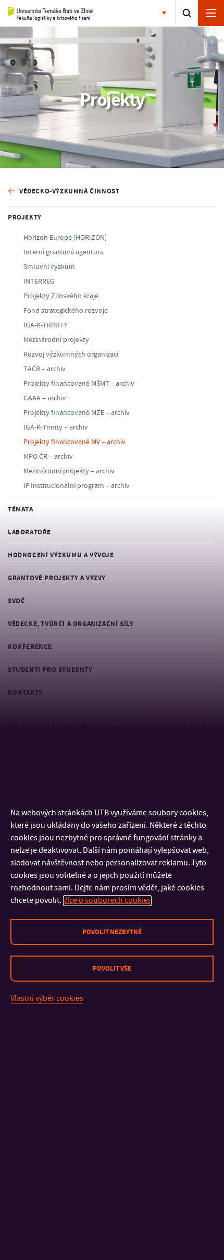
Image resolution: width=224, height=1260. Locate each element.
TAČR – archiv (44, 369)
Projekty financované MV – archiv (74, 442)
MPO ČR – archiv (48, 456)
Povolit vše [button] (112, 968)
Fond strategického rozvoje (65, 310)
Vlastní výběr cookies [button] (46, 998)
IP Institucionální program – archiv (76, 486)
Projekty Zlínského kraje (60, 296)
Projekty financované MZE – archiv (76, 413)
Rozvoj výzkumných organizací (70, 354)
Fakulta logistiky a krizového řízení (51, 14)
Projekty (25, 217)
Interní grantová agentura (63, 252)
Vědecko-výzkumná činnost (69, 191)
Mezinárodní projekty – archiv (69, 471)
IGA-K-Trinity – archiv (55, 427)
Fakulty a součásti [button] (166, 14)
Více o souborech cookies (107, 900)
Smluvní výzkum (49, 267)
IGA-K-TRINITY (45, 325)
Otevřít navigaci (211, 13)
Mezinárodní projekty (56, 340)
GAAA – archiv (44, 398)
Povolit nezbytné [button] (112, 932)
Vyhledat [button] (187, 13)
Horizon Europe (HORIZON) (65, 237)
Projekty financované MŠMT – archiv (78, 383)
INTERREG (39, 281)
